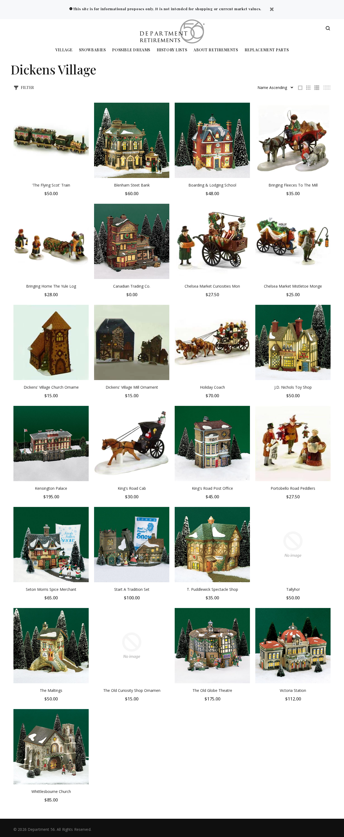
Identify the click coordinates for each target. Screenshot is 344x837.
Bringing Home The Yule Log (51, 286)
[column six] (326, 88)
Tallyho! (293, 589)
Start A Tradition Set (131, 589)
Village (64, 50)
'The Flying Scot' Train (51, 185)
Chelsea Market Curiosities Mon (212, 286)
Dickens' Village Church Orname (51, 387)
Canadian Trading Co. (131, 286)
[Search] (328, 28)
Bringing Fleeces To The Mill (293, 185)
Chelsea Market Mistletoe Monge (293, 286)
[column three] (308, 88)
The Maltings (51, 690)
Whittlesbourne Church (51, 791)
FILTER (27, 87)
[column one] (300, 88)
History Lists (172, 50)
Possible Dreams (131, 50)
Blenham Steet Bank (132, 185)
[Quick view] (80, 111)
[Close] (271, 10)
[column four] (317, 88)
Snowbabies (92, 50)
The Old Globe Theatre (212, 690)
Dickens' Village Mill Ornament (132, 387)
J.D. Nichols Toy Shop (293, 387)
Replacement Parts (267, 50)
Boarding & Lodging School (212, 185)
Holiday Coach (212, 387)
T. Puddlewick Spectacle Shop (212, 589)
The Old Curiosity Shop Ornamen (131, 690)
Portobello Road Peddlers (293, 488)
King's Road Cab (132, 488)
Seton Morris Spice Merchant (51, 589)
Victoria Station (293, 690)
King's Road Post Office (212, 488)
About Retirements (216, 50)
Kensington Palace (51, 488)
